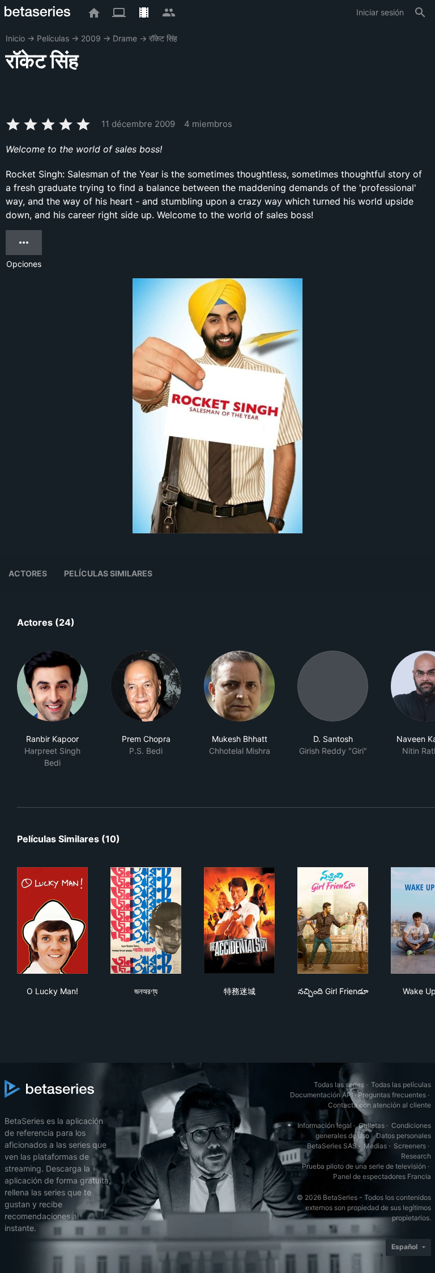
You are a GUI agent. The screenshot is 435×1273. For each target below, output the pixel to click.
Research (416, 1156)
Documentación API (321, 1094)
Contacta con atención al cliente (379, 1105)
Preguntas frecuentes (392, 1094)
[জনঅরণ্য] (145, 920)
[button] (52, 715)
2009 (91, 38)
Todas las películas (401, 1084)
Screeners (410, 1146)
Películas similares (108, 573)
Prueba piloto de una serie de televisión (364, 1166)
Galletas (372, 1125)
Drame (125, 38)
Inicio (15, 38)
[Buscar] (420, 12)
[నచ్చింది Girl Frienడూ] (332, 920)
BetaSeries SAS (332, 1146)
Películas (53, 38)
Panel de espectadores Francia (382, 1176)
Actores (27, 573)
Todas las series (339, 1084)
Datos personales (403, 1135)
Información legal (324, 1125)
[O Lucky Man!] (52, 920)
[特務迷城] (239, 920)
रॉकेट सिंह (163, 38)
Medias (375, 1146)
